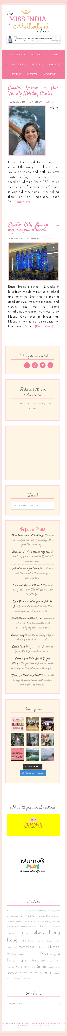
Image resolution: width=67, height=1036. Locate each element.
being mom (30, 911)
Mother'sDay (11, 947)
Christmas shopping (14, 921)
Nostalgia (50, 953)
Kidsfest (31, 941)
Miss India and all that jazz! (28, 535)
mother (57, 941)
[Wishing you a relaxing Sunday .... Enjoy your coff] (47, 754)
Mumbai (54, 947)
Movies (41, 947)
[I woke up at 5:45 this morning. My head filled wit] (32, 739)
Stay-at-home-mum (22, 973)
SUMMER (46, 973)
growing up (12, 933)
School (42, 967)
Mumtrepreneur (15, 954)
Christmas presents (53, 916)
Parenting (15, 960)
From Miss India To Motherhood (33, 22)
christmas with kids (31, 921)
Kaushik (44, 1026)
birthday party (13, 916)
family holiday (21, 927)
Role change (25, 967)
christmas (40, 916)
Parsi (27, 961)
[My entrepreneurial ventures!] (33, 825)
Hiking (24, 933)
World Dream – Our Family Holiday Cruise (33, 90)
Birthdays (27, 915)
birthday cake (54, 911)
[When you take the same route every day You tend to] (17, 739)
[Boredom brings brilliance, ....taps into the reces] (47, 739)
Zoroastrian (25, 979)
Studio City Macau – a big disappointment (33, 227)
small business (54, 967)
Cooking (46, 921)
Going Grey (17, 635)
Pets (33, 960)
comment (50, 102)
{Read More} (22, 202)
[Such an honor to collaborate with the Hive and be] (47, 724)
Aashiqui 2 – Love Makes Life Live (31, 552)
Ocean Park (18, 647)
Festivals (45, 926)
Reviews (10, 967)
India (23, 941)
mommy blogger (44, 941)
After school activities (15, 911)
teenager (17, 979)
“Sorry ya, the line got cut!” (26, 675)
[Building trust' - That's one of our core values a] (32, 724)
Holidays (38, 932)
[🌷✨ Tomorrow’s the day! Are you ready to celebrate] (17, 724)
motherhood (27, 947)
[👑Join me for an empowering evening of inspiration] (17, 754)
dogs (54, 921)
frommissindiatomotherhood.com (41, 1023)
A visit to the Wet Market (27, 585)
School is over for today (26, 568)
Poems (43, 960)
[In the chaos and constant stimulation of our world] (32, 754)
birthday (41, 910)
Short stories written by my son (29, 618)
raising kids (55, 961)
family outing (33, 927)
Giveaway (56, 927)
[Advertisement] (35, 451)
